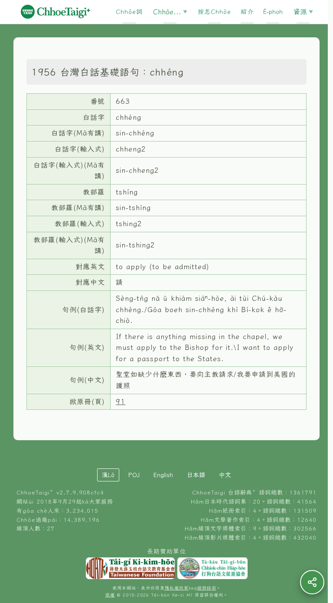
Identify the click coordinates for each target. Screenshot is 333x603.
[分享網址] (312, 582)
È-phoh (273, 11)
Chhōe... (167, 12)
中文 (225, 474)
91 (120, 401)
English (163, 474)
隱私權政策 (177, 588)
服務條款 (206, 588)
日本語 (196, 474)
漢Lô (108, 474)
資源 (300, 12)
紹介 (247, 11)
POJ (134, 474)
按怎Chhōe (214, 11)
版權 (110, 595)
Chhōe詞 (129, 11)
